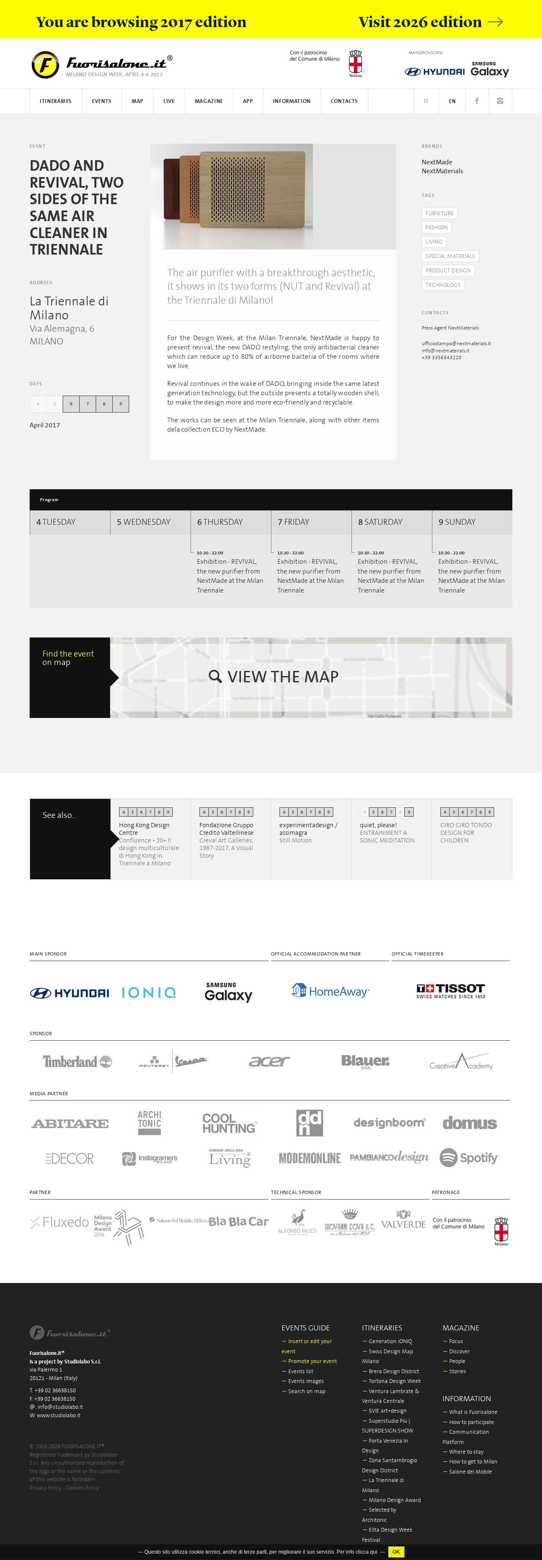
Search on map (303, 1391)
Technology (443, 285)
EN (452, 101)
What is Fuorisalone (470, 1412)
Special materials (450, 256)
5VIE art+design (384, 1411)
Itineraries (56, 101)
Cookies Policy (82, 1488)
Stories (454, 1372)
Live (169, 101)
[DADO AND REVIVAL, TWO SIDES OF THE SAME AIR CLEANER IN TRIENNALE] (231, 196)
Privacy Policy (45, 1488)
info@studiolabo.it (60, 1407)
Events (102, 101)
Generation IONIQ (387, 1341)
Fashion (437, 227)
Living (434, 242)
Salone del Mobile (467, 1472)
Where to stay (463, 1452)
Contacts (344, 101)
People (453, 1361)
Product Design (448, 271)
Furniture (440, 214)
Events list (297, 1372)
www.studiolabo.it (58, 1416)
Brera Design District (390, 1372)
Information (292, 101)
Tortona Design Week (391, 1381)
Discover (456, 1352)
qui (373, 1552)
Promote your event (309, 1361)
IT (426, 101)
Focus (452, 1341)
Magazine (209, 101)
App (248, 101)
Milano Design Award (391, 1500)
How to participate (468, 1422)
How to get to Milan (470, 1462)
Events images (303, 1381)
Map (138, 101)
